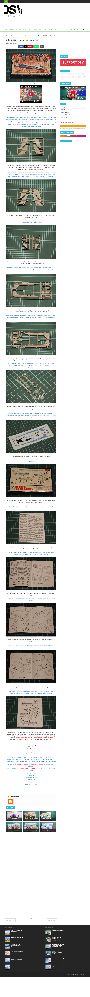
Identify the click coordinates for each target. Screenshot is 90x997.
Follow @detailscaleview (73, 135)
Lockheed (20, 35)
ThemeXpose (11, 974)
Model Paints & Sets (67, 114)
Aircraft (11, 29)
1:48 (65, 74)
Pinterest (30, 46)
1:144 (79, 74)
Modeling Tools (65, 120)
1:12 (65, 76)
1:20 (69, 76)
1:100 (73, 76)
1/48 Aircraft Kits (65, 109)
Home (6, 29)
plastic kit (25, 35)
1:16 (62, 76)
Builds (50, 29)
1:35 (62, 74)
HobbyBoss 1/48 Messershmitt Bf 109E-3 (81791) (57, 952)
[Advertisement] (60, 15)
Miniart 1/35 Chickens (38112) (17, 951)
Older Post (52, 920)
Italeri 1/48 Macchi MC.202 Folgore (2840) (16, 931)
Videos (45, 29)
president (30, 35)
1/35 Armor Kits (65, 112)
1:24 (75, 74)
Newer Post (10, 920)
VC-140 (46, 35)
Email (42, 46)
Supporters (56, 29)
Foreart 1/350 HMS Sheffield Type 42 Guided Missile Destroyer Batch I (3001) (58, 945)
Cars (20, 29)
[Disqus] (31, 857)
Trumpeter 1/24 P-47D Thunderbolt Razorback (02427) (16, 945)
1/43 (62, 78)
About (72, 974)
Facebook (21, 46)
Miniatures (34, 29)
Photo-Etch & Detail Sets (68, 122)
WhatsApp (36, 46)
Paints (24, 29)
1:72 (69, 74)
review (35, 35)
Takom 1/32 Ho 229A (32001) (58, 958)
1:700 (83, 74)
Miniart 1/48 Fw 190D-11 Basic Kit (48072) (16, 966)
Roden (39, 35)
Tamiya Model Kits (66, 107)
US (43, 35)
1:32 (72, 74)
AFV (16, 29)
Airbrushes (64, 117)
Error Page (82, 974)
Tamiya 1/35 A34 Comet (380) (58, 930)
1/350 (80, 76)
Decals (29, 29)
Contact (76, 974)
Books (40, 29)
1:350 (76, 76)
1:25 (84, 76)
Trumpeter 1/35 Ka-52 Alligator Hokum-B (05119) (16, 959)
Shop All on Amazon (73, 125)
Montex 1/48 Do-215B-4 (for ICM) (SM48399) (57, 938)
